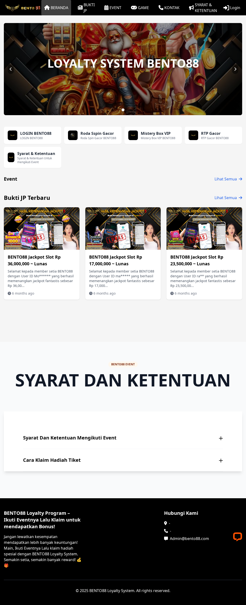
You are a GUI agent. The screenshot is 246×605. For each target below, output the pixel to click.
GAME (143, 7)
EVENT (115, 7)
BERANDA (59, 7)
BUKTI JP (89, 7)
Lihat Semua (226, 179)
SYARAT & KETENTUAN (206, 7)
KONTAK (171, 7)
